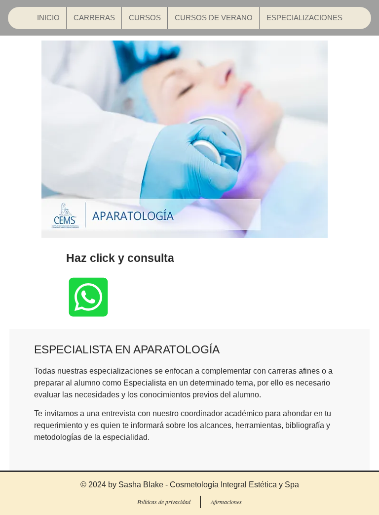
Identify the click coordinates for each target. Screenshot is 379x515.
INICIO (48, 17)
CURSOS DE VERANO (214, 17)
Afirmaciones (226, 502)
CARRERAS (94, 17)
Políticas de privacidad (163, 502)
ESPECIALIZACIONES (304, 17)
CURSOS (145, 17)
